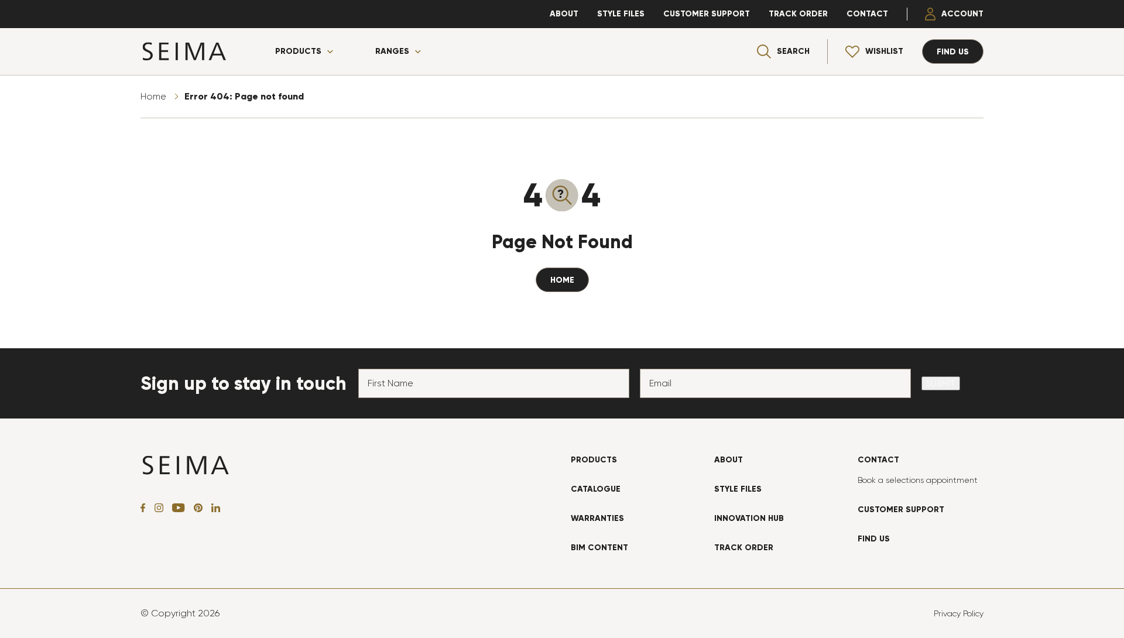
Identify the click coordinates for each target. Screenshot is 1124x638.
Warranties (597, 518)
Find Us (874, 539)
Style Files (621, 14)
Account (962, 14)
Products (298, 51)
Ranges (392, 51)
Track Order (798, 14)
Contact (867, 14)
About (564, 14)
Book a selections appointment (918, 480)
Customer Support (706, 14)
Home (153, 96)
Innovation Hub (749, 518)
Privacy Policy (959, 613)
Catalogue (596, 489)
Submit (940, 383)
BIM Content (599, 548)
